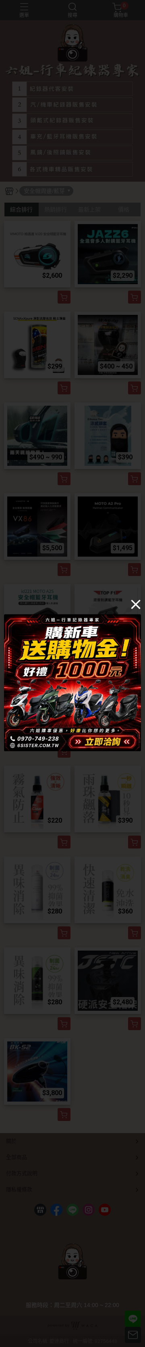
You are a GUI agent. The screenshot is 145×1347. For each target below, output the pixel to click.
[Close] (136, 604)
